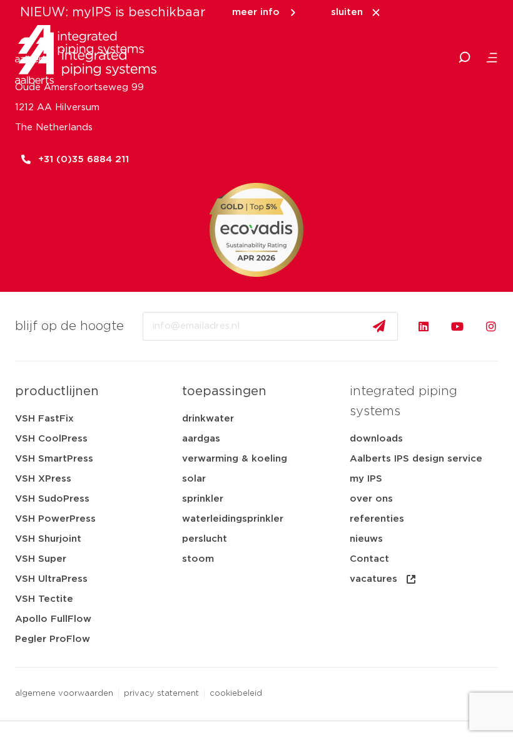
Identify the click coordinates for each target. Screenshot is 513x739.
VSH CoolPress (51, 438)
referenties (377, 519)
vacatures (373, 579)
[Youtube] (457, 326)
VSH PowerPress (55, 519)
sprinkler (202, 499)
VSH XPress (43, 478)
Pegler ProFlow (52, 639)
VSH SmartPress (54, 458)
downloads (376, 438)
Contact (369, 559)
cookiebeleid (236, 694)
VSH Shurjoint (48, 539)
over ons (371, 499)
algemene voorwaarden (64, 694)
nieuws (366, 539)
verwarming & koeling (234, 458)
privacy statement (161, 694)
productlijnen (57, 391)
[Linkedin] (423, 326)
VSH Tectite (44, 599)
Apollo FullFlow (53, 619)
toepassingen (224, 391)
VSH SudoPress (52, 499)
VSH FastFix (44, 418)
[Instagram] (491, 326)
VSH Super (40, 559)
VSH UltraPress (51, 579)
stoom (198, 559)
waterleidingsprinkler (232, 519)
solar (194, 478)
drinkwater (208, 418)
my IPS (366, 478)
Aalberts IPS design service (416, 458)
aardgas (201, 438)
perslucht (204, 539)
